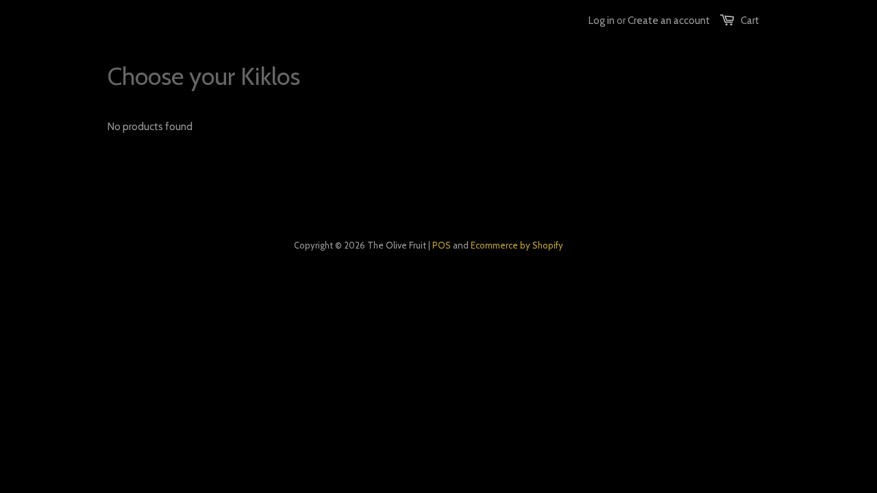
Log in (602, 20)
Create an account (669, 20)
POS (441, 245)
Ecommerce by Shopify (517, 245)
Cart (750, 20)
